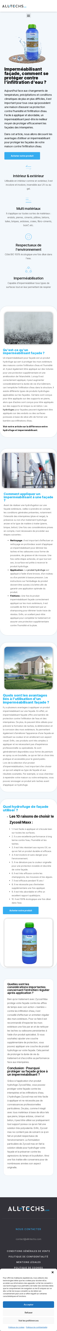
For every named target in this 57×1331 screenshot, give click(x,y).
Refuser (28, 1312)
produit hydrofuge (36, 570)
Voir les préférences (28, 1320)
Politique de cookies (16, 1327)
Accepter (28, 1304)
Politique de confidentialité (36, 1327)
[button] (52, 1272)
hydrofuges (8, 409)
